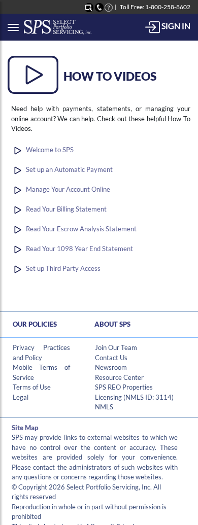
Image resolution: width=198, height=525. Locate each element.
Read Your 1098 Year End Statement (79, 248)
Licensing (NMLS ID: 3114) (134, 397)
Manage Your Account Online (68, 189)
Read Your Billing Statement (66, 209)
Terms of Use (32, 387)
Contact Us (111, 358)
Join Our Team (116, 347)
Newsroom (111, 367)
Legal (20, 397)
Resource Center (119, 377)
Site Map (25, 428)
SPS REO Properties (124, 387)
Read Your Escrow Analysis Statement (81, 229)
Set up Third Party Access (63, 268)
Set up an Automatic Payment (69, 169)
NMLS (104, 407)
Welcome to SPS (50, 150)
